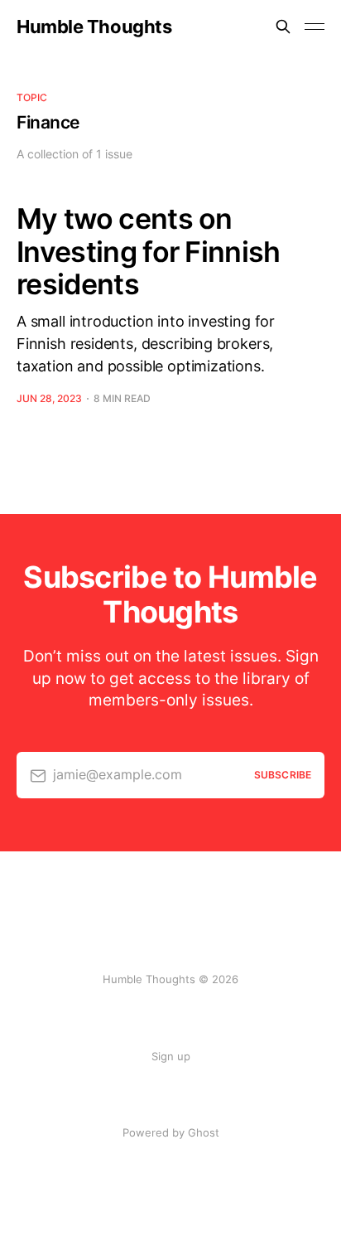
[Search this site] (283, 26)
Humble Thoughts (94, 26)
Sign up (170, 1056)
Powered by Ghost (170, 1132)
